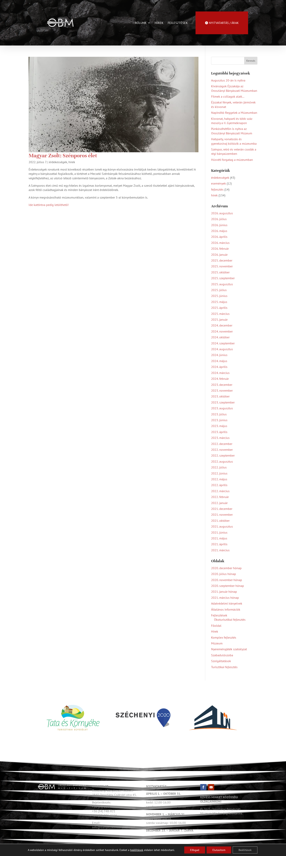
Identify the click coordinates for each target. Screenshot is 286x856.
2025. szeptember (223, 278)
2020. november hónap (226, 580)
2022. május (219, 479)
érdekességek (58, 162)
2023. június (219, 420)
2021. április (219, 544)
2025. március (220, 314)
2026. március (220, 243)
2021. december (221, 509)
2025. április (219, 308)
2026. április (219, 237)
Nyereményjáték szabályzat (229, 649)
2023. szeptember (223, 402)
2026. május (219, 231)
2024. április (219, 367)
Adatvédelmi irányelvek (226, 603)
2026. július (219, 219)
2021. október (220, 521)
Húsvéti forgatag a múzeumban (232, 160)
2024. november (222, 331)
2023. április (219, 432)
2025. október (220, 272)
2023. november (222, 390)
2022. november (222, 450)
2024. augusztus (222, 349)
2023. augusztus (222, 408)
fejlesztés (217, 189)
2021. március (220, 550)
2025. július (219, 290)
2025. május (219, 302)
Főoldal (216, 626)
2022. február (220, 497)
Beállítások (245, 850)
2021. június (219, 532)
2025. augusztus (222, 284)
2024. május (219, 361)
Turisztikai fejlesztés (224, 667)
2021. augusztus (222, 526)
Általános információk (225, 609)
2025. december (221, 260)
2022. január (219, 503)
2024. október (220, 337)
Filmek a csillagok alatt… (227, 96)
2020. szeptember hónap (227, 586)
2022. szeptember (223, 455)
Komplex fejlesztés (223, 637)
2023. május (219, 426)
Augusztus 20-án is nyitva (228, 80)
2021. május (219, 538)
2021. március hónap (225, 598)
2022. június (219, 473)
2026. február (220, 248)
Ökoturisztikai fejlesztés (230, 619)
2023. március (220, 438)
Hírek (159, 23)
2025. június (219, 296)
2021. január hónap (224, 591)
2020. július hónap (223, 574)
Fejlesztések (178, 23)
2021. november (222, 514)
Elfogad (194, 850)
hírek (71, 162)
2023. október (220, 396)
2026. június (219, 225)
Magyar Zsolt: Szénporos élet (63, 155)
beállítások (136, 850)
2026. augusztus (222, 213)
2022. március (220, 491)
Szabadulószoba (222, 655)
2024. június (219, 355)
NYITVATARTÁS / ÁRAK (224, 23)
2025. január (219, 319)
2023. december (221, 385)
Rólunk (141, 23)
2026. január (219, 254)
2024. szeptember (223, 343)
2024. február (220, 379)
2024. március (220, 373)
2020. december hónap (226, 568)
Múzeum (217, 643)
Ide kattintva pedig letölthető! (49, 205)
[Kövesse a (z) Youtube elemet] (211, 787)
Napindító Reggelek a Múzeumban (234, 113)
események (218, 183)
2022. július (219, 467)
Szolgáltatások (221, 661)
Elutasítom (218, 850)
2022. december (221, 444)
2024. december (221, 325)
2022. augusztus (222, 461)
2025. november (222, 266)
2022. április (219, 485)
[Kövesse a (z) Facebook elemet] (203, 787)
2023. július (219, 414)
